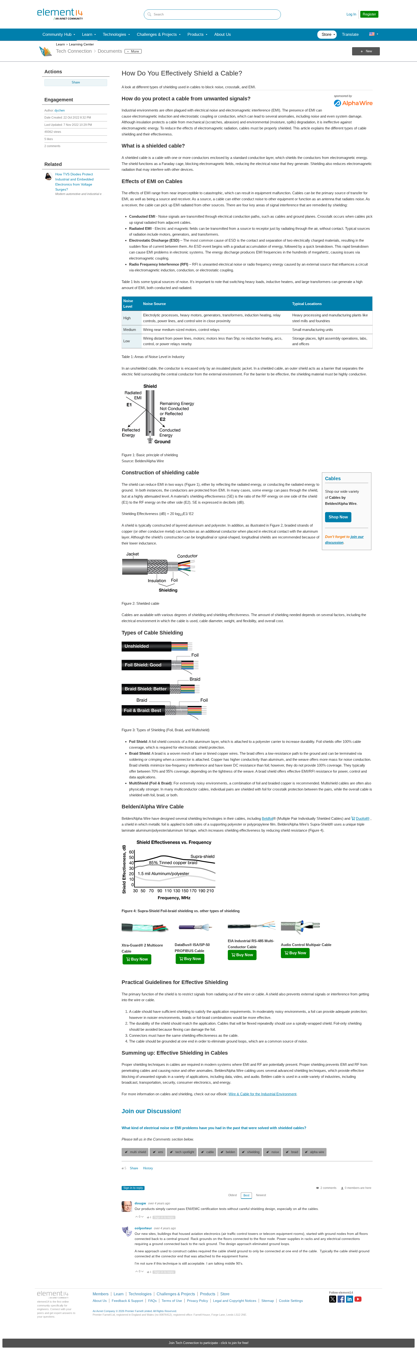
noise (275, 1152)
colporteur (144, 1228)
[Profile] (372, 35)
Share (76, 82)
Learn (60, 44)
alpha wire (317, 1152)
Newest (261, 1195)
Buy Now (139, 959)
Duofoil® (362, 818)
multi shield (138, 1152)
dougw (141, 1203)
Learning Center (81, 44)
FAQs (152, 1301)
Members (101, 1294)
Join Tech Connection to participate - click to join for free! (209, 1343)
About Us (100, 1301)
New (369, 51)
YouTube (357, 1299)
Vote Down (142, 1217)
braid (294, 1152)
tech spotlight (184, 1152)
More (135, 51)
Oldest (232, 1195)
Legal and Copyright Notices (234, 1301)
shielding (253, 1152)
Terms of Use (172, 1301)
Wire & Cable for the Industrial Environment (262, 1094)
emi (160, 1152)
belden (230, 1152)
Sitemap (267, 1301)
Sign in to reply (133, 1188)
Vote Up (137, 1217)
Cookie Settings (291, 1301)
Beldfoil (267, 818)
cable (210, 1152)
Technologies (140, 1294)
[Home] (60, 14)
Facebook (341, 1299)
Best (246, 1195)
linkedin (349, 1299)
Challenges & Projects (176, 1294)
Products (207, 1294)
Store (224, 1294)
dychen (60, 110)
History (148, 1168)
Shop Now (338, 517)
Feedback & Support (127, 1301)
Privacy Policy (197, 1301)
